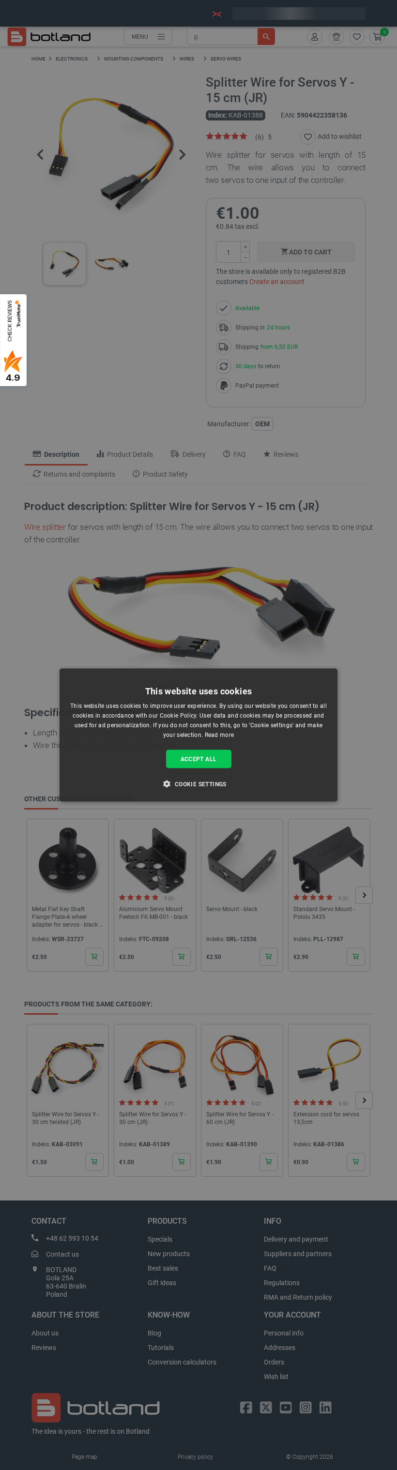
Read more (219, 734)
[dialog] (198, 735)
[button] (198, 783)
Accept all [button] (199, 758)
